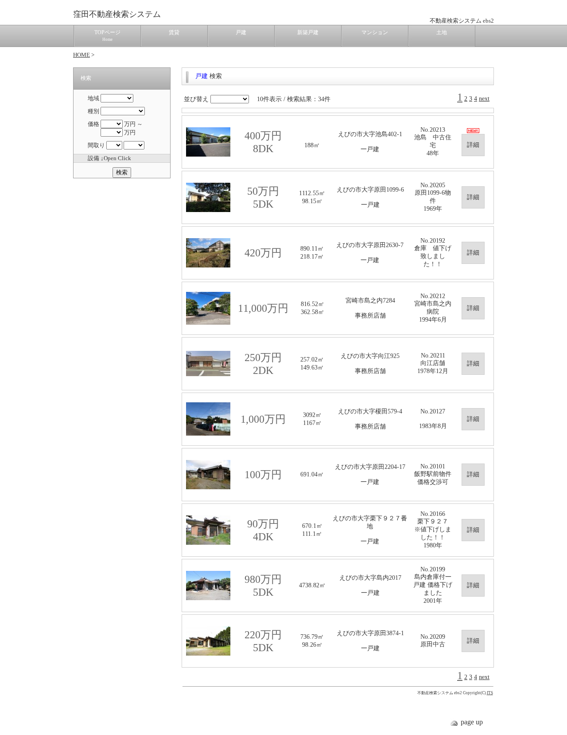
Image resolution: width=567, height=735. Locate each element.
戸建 (241, 32)
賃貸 (174, 32)
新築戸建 (307, 32)
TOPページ (107, 35)
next (484, 98)
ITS (490, 693)
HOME (81, 54)
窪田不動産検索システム (117, 14)
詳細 (473, 144)
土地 (441, 32)
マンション (374, 32)
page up (472, 722)
